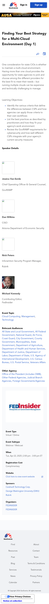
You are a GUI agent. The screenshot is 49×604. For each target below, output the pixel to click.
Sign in (23, 5)
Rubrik (8, 495)
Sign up (38, 5)
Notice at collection (12, 601)
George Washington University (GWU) (22, 491)
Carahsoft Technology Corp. (18, 487)
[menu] (4, 5)
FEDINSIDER (11, 506)
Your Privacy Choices (20, 596)
